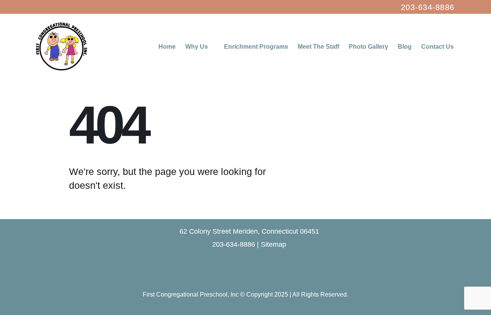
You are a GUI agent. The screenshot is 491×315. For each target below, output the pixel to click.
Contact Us (437, 46)
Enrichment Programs (256, 46)
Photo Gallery (368, 46)
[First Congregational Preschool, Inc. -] (61, 46)
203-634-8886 (428, 7)
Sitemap (273, 244)
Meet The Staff (318, 46)
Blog (405, 46)
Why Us (196, 46)
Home (167, 46)
